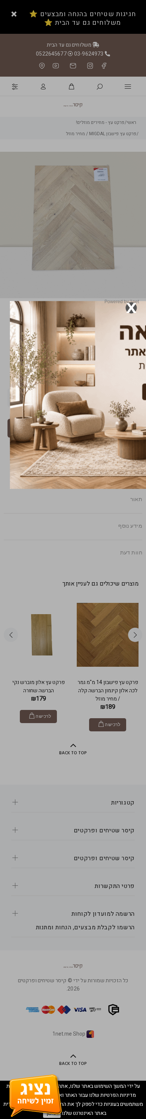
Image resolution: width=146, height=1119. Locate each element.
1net (134, 301)
